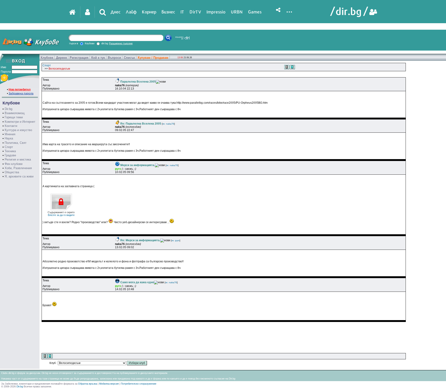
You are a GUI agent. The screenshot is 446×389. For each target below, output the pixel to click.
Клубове (47, 57)
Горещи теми (14, 117)
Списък (129, 57)
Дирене (61, 57)
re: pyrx (176, 240)
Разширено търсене (121, 43)
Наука (9, 138)
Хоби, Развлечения (18, 168)
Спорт (9, 147)
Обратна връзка (87, 383)
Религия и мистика (18, 159)
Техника (10, 151)
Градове (10, 155)
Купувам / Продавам (153, 57)
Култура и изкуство (18, 130)
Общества (12, 172)
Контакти (11, 126)
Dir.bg (8, 109)
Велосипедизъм (59, 68)
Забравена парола (21, 93)
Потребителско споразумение (138, 383)
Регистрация (79, 57)
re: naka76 (168, 123)
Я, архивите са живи (19, 176)
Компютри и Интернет (20, 121)
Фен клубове (14, 164)
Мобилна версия (109, 383)
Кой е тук (98, 57)
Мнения (10, 134)
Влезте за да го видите (61, 213)
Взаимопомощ (15, 113)
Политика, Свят (15, 143)
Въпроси (114, 57)
